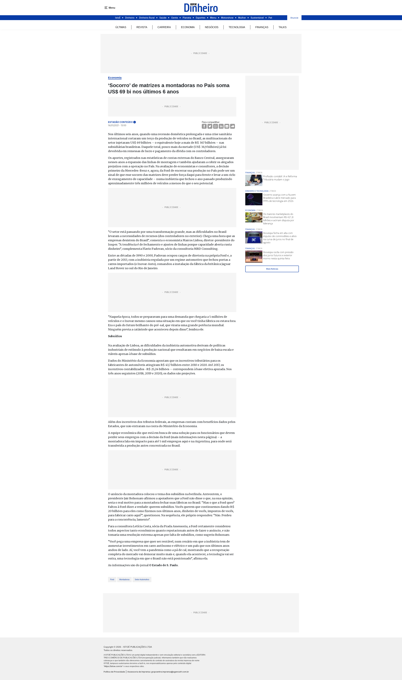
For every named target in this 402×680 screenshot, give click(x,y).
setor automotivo (142, 579)
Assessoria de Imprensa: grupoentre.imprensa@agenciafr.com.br (158, 672)
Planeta (187, 17)
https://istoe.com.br (113, 666)
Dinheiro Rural (147, 17)
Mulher (242, 17)
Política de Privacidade (114, 672)
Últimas (120, 27)
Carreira (164, 27)
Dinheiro (129, 17)
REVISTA (141, 27)
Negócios (211, 27)
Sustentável (257, 17)
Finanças (261, 27)
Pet (270, 17)
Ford (112, 579)
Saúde (162, 17)
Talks (283, 27)
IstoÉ (117, 17)
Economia (188, 27)
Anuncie (294, 17)
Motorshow (227, 17)
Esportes (200, 17)
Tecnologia (237, 27)
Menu (213, 17)
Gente (174, 17)
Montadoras (124, 579)
